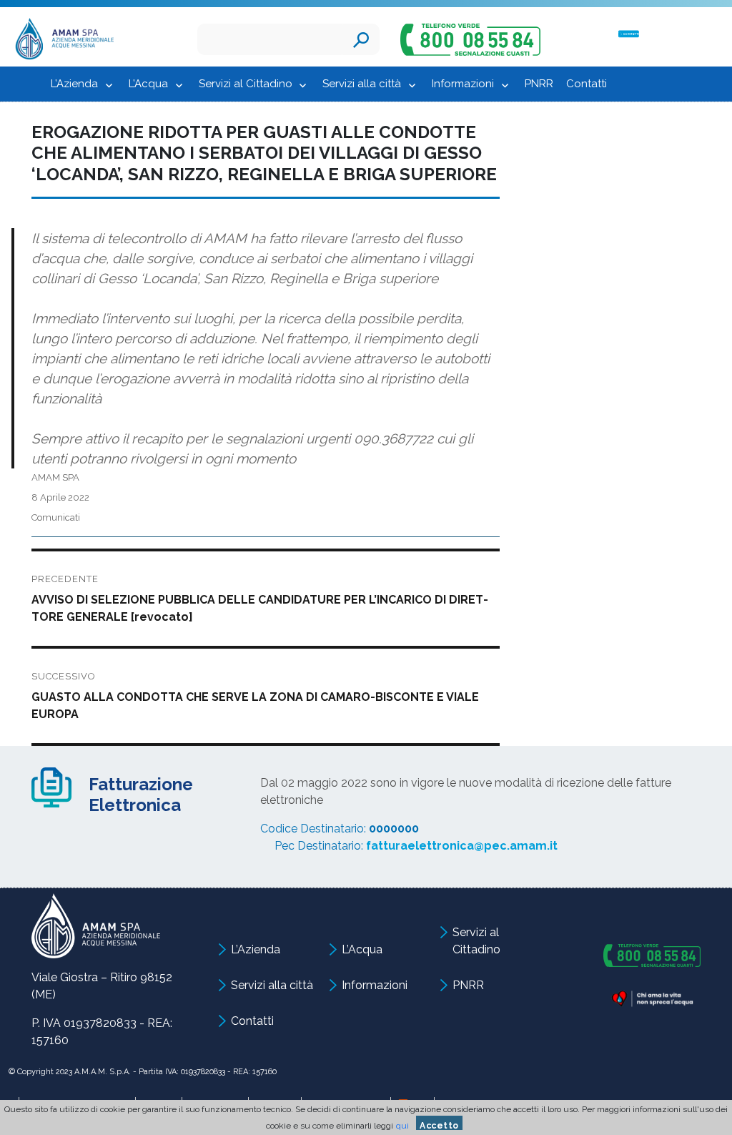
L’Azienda (74, 83)
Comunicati (55, 517)
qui (402, 1126)
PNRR (539, 83)
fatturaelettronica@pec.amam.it (462, 846)
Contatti (586, 83)
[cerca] (361, 39)
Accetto (439, 1125)
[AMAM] (61, 41)
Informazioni (463, 83)
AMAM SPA (55, 477)
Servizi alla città (361, 83)
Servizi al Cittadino (245, 83)
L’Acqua (148, 83)
